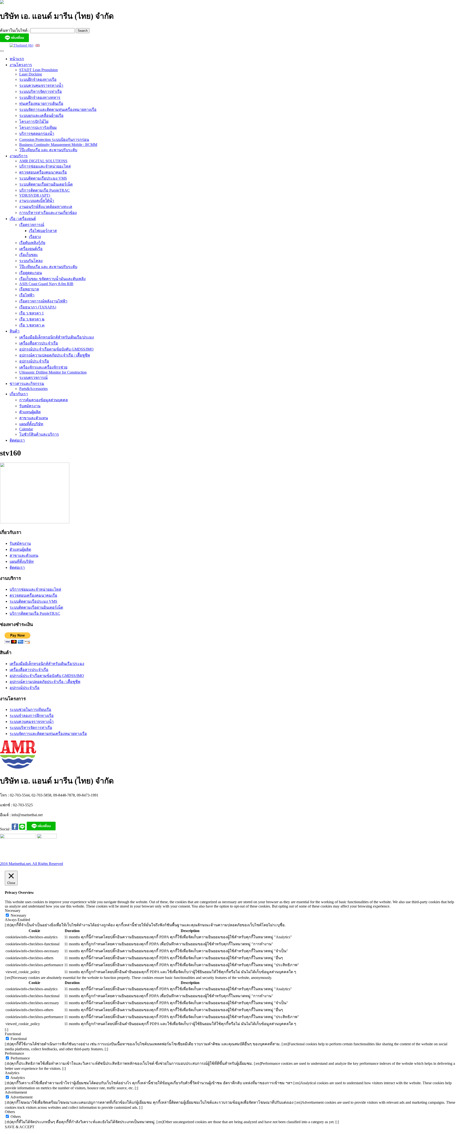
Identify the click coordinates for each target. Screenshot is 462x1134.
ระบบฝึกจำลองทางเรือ (38, 79)
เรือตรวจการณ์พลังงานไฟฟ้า (43, 301)
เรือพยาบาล (29, 289)
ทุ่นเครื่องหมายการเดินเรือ (41, 103)
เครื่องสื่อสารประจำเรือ (38, 343)
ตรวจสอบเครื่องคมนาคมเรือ (43, 172)
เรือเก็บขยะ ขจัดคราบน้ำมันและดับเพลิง (52, 279)
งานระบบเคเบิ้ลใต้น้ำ (36, 201)
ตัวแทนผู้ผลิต (30, 412)
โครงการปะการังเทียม (38, 127)
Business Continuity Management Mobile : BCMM (58, 145)
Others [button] (10, 1112)
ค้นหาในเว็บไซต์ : (15, 30)
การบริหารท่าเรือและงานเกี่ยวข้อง (48, 213)
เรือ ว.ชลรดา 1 (31, 313)
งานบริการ (19, 156)
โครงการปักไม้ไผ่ (33, 121)
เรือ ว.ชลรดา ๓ (32, 325)
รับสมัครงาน (29, 406)
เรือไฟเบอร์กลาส (43, 231)
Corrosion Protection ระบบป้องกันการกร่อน (54, 140)
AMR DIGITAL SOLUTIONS (43, 161)
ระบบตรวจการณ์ (33, 378)
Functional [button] (13, 1034)
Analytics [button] (12, 1073)
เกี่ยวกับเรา (19, 394)
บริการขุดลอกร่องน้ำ (36, 134)
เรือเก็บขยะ (28, 255)
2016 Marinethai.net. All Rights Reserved (31, 864)
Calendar (26, 429)
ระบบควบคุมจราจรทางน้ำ (41, 85)
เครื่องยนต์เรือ (31, 249)
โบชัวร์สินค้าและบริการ (39, 434)
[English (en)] (37, 45)
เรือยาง (35, 237)
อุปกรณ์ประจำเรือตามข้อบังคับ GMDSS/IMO (56, 349)
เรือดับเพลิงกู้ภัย (32, 243)
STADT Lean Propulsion (38, 70)
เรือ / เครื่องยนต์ (23, 219)
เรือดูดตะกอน (30, 273)
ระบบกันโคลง (31, 261)
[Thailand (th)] (21, 45)
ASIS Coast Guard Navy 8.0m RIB (46, 284)
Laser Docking (30, 74)
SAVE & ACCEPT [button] (19, 1127)
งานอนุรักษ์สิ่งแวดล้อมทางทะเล (45, 207)
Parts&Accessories (33, 389)
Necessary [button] (12, 910)
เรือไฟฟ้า (26, 295)
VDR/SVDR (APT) (34, 195)
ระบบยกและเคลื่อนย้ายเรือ (41, 115)
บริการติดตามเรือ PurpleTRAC (44, 190)
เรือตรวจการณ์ (31, 225)
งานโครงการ (21, 65)
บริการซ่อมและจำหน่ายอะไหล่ (45, 166)
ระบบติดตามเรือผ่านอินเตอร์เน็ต (46, 184)
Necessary (18, 915)
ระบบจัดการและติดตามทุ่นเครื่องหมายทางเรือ (57, 109)
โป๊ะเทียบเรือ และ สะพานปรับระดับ (48, 150)
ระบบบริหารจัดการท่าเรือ (40, 91)
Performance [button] (14, 1053)
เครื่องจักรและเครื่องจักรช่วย (43, 367)
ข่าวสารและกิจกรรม (27, 384)
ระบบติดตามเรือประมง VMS (43, 178)
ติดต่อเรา (17, 440)
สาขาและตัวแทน (33, 418)
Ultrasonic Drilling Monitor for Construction (53, 372)
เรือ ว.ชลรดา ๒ (32, 319)
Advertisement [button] (16, 1092)
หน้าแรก (17, 59)
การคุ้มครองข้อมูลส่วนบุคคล (43, 400)
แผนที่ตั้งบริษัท (31, 424)
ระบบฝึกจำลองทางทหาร (39, 97)
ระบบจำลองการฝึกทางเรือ (32, 716)
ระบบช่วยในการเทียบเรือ (30, 710)
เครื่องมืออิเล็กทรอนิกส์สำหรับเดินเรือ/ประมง (56, 337)
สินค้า (14, 331)
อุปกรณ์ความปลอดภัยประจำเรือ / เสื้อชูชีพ (54, 355)
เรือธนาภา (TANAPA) (37, 307)
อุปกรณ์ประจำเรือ (34, 361)
